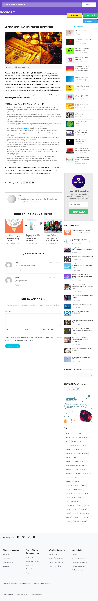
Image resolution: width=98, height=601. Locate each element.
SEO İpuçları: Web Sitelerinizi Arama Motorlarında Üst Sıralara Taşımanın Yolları (82, 286)
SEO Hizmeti (17, 16)
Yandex (68, 521)
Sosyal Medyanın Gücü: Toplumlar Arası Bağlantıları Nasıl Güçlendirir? (52, 237)
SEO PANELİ (90, 15)
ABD (67, 441)
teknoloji (83, 509)
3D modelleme (83, 437)
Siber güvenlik (76, 497)
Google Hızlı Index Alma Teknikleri (81, 105)
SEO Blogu (24, 128)
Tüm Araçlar (53, 554)
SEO (67, 497)
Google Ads (69, 453)
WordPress (87, 517)
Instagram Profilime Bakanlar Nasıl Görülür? (83, 114)
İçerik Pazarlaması (80, 521)
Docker (68, 449)
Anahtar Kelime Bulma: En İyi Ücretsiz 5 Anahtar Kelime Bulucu (82, 159)
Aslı (19, 196)
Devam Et (89, 5)
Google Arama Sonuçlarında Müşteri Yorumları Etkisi (82, 131)
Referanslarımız (8, 562)
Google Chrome (71, 457)
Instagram (69, 473)
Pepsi (84, 485)
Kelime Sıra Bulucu (55, 566)
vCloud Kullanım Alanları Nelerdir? (82, 304)
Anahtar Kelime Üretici (56, 562)
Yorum (8, 312)
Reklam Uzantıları (71, 493)
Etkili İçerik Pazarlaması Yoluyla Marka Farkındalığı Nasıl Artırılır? (14, 237)
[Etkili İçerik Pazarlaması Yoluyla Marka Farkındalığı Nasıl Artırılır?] (14, 226)
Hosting (68, 469)
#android (69, 433)
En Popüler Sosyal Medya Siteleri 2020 (81, 58)
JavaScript (88, 473)
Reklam (68, 489)
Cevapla (18, 270)
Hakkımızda (6, 558)
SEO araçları (51, 133)
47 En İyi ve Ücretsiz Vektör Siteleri (82, 87)
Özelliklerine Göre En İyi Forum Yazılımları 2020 (81, 78)
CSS (83, 445)
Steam (87, 505)
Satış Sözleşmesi (22, 595)
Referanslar (49, 16)
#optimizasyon (70, 437)
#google (78, 433)
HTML (76, 469)
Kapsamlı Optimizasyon (79, 566)
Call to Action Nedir (72, 445)
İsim (7, 329)
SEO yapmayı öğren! (32, 561)
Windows (77, 517)
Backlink (74, 554)
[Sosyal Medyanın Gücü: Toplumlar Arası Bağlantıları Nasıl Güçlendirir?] (53, 226)
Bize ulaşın (6, 566)
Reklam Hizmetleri (78, 570)
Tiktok (68, 513)
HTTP (83, 469)
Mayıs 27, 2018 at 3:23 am (54, 262)
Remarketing (85, 493)
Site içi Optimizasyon (78, 558)
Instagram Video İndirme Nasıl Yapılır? (83, 31)
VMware (68, 517)
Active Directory (77, 441)
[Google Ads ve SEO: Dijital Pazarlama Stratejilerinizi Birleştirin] (33, 226)
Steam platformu (71, 509)
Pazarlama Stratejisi (72, 485)
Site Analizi (29, 569)
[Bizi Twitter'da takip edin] (23, 537)
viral (75, 513)
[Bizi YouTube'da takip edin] (34, 537)
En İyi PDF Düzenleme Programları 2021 (80, 140)
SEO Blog (39, 16)
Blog (27, 573)
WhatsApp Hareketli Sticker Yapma (82, 123)
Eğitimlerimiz (30, 565)
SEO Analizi (28, 16)
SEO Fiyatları (61, 16)
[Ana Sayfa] (7, 12)
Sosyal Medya (70, 505)
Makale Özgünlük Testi (56, 558)
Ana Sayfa (6, 554)
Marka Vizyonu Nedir (72, 481)
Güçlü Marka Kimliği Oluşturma (75, 465)
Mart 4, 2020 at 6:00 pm (55, 277)
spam (80, 505)
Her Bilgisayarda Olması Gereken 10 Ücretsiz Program (83, 149)
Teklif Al (74, 15)
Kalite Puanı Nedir (71, 477)
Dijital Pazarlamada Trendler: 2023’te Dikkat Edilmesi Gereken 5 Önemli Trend (82, 276)
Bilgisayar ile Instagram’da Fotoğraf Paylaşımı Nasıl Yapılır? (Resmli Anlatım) (82, 68)
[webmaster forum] (78, 409)
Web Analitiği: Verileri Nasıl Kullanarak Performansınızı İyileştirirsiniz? (80, 339)
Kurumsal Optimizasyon (79, 562)
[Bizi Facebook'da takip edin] (18, 537)
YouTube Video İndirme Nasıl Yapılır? (83, 40)
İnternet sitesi (48, 329)
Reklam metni (78, 489)
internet (78, 473)
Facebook (77, 449)
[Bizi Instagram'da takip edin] (29, 537)
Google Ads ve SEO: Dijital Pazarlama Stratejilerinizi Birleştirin (33, 237)
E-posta (27, 329)
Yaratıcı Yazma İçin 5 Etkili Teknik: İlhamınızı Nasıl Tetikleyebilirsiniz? (82, 330)
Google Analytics (82, 453)
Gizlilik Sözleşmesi (36, 595)
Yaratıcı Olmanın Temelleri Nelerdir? (82, 257)
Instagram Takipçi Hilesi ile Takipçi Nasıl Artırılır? (82, 96)
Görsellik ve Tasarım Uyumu (75, 461)
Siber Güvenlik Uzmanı (73, 501)
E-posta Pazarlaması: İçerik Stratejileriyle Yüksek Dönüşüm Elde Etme (82, 265)
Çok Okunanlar (78, 26)
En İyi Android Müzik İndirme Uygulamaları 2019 (82, 49)
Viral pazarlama (85, 513)
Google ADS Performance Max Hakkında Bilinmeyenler (81, 358)
